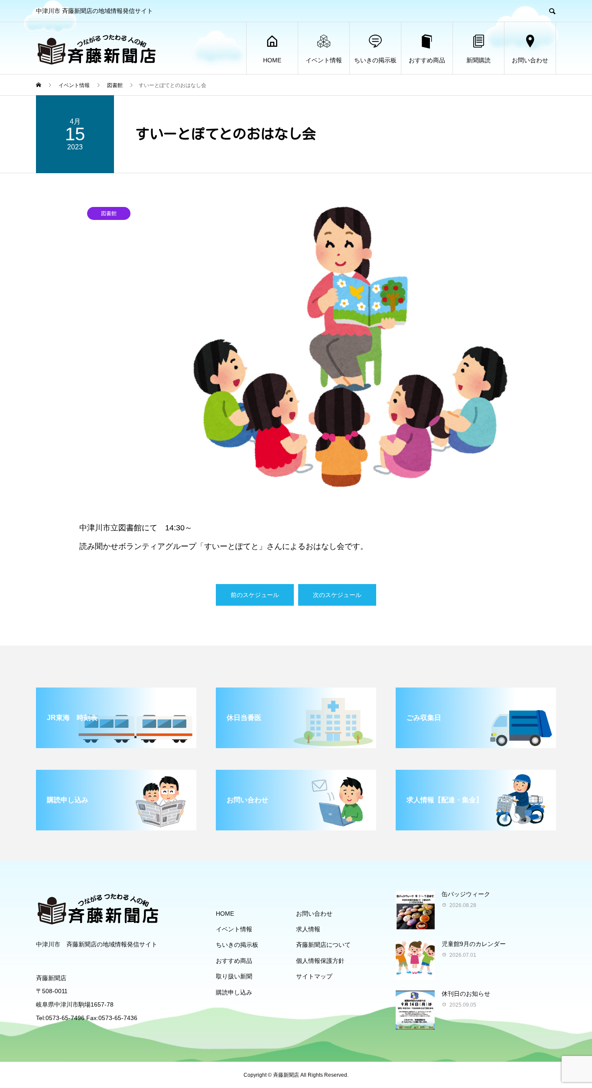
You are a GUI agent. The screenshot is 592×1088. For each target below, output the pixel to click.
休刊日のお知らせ (466, 993)
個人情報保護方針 (320, 960)
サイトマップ (314, 976)
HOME (272, 60)
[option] (296, 345)
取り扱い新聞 (234, 976)
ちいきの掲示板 (375, 60)
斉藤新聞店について (323, 944)
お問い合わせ (530, 60)
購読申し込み (234, 992)
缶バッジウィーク (466, 894)
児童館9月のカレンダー (474, 943)
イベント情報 (324, 60)
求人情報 (308, 929)
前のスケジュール (255, 594)
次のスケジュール (337, 594)
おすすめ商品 (427, 60)
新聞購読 (478, 60)
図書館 (109, 213)
